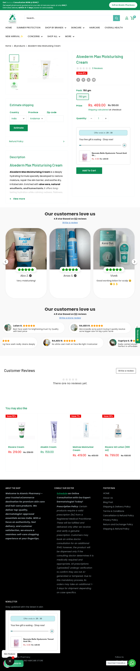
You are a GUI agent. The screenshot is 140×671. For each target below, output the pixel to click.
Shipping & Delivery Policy (117, 506)
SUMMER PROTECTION (28, 27)
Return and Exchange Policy (118, 524)
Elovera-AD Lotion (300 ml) (117, 449)
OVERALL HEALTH (114, 27)
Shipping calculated (98, 109)
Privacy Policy (110, 519)
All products (19, 46)
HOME (8, 27)
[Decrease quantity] (91, 118)
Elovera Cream (16, 447)
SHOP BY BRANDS (54, 27)
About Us (108, 497)
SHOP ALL (52, 36)
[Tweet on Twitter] (89, 80)
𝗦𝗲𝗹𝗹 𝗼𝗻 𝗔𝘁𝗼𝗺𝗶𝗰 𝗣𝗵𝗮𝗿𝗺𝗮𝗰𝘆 (123, 5)
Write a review (126, 370)
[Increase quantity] (106, 118)
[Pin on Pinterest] (83, 80)
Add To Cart (89, 170)
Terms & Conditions (113, 511)
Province (33, 112)
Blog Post (108, 502)
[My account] (126, 18)
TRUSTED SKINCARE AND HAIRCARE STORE (24, 660)
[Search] (116, 18)
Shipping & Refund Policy (116, 528)
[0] (132, 18)
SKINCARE (76, 27)
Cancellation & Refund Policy (118, 515)
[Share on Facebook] (78, 80)
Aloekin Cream (48, 447)
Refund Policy (16, 141)
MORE (68, 36)
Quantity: (81, 118)
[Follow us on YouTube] (127, 662)
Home (8, 46)
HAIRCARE (94, 27)
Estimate (19, 127)
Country (14, 112)
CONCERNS (34, 36)
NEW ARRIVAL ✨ (14, 36)
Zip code (51, 112)
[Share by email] (94, 80)
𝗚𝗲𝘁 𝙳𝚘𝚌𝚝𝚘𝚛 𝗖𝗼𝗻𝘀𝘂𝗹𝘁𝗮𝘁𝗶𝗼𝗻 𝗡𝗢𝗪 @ (21, 2)
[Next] (134, 442)
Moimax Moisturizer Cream (83, 449)
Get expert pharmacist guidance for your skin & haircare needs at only (34, 5)
